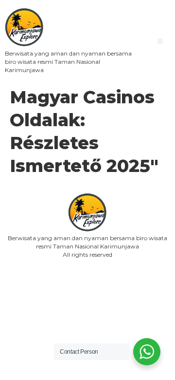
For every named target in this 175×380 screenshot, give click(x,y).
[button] (160, 41)
